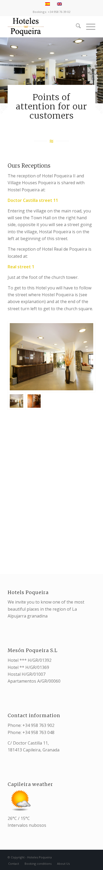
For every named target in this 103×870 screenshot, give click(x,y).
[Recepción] (51, 356)
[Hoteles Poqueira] (43, 26)
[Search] (76, 26)
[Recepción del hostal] (34, 401)
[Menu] (88, 26)
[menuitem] (76, 26)
